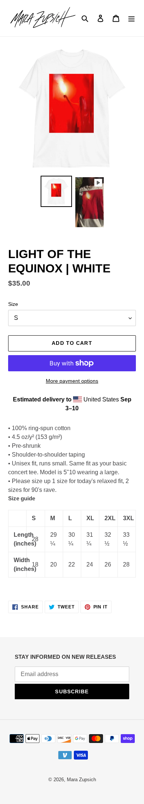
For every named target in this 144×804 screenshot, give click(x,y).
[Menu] (131, 18)
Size (13, 304)
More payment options (72, 381)
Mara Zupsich (81, 779)
